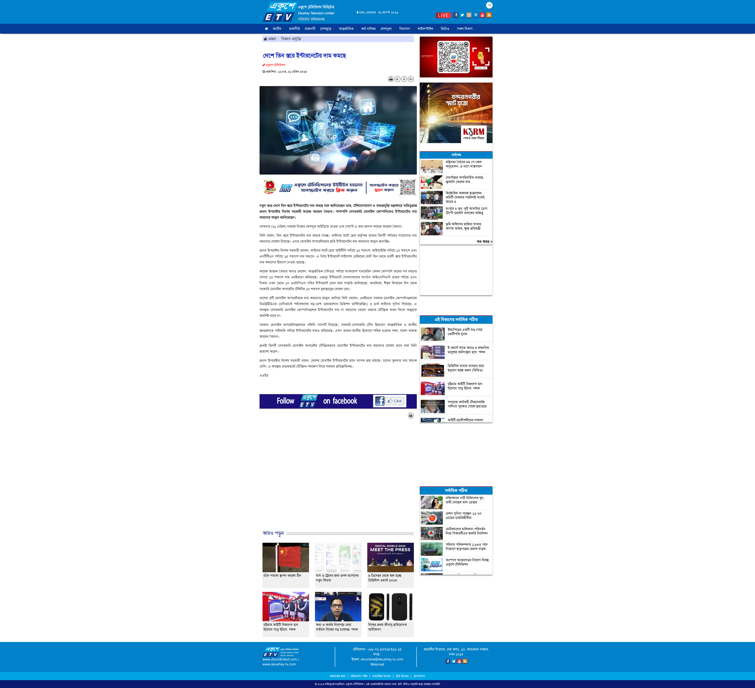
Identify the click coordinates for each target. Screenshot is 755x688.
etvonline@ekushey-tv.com (382, 659)
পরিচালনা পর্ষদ (358, 676)
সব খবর (483, 241)
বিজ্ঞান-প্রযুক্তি (291, 38)
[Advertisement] (338, 481)
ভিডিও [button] (445, 28)
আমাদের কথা (338, 676)
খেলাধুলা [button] (386, 28)
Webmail (377, 664)
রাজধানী (310, 28)
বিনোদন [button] (405, 28)
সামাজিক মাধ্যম (381, 676)
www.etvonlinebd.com (279, 659)
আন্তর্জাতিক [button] (346, 28)
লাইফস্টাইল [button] (426, 28)
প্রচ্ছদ (271, 38)
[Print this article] (391, 79)
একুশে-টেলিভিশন (355, 684)
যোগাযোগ (419, 676)
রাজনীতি (294, 28)
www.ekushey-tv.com (279, 664)
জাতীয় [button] (277, 28)
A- (397, 79)
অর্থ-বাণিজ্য (368, 28)
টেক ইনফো (403, 676)
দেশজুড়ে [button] (326, 28)
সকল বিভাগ (465, 28)
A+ (411, 79)
